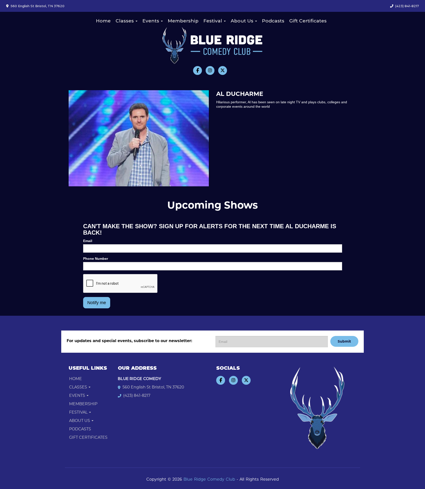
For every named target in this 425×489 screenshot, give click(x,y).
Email (87, 241)
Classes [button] (125, 21)
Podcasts (273, 21)
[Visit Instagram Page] (210, 70)
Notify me (96, 302)
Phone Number (95, 259)
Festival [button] (213, 21)
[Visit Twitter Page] (222, 70)
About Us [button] (243, 21)
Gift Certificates (308, 21)
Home (103, 21)
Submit (344, 341)
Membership (183, 21)
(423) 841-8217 (407, 6)
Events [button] (151, 21)
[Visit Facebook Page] (197, 70)
